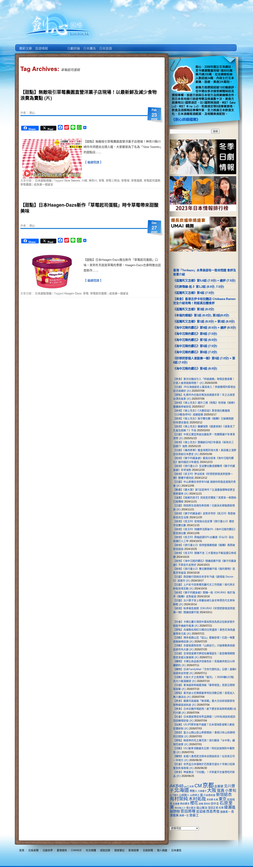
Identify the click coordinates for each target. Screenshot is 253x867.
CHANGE (76, 850)
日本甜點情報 (43, 180)
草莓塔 (125, 180)
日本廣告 (89, 45)
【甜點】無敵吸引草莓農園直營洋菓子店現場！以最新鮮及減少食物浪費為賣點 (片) (88, 95)
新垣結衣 (224, 794)
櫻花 (194, 803)
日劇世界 (73, 45)
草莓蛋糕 (136, 180)
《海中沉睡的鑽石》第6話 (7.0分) (195, 352)
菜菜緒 (201, 811)
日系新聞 (33, 850)
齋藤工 (194, 815)
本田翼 (210, 799)
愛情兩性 (62, 850)
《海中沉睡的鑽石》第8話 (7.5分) (195, 333)
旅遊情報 (57, 45)
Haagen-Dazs (72, 293)
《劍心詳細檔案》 (186, 120)
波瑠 (201, 804)
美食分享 (121, 45)
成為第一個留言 (43, 184)
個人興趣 (162, 850)
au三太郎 (189, 786)
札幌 (216, 799)
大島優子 (202, 791)
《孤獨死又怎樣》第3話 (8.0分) (193, 309)
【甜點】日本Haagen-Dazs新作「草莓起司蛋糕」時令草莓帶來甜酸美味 (89, 207)
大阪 (211, 790)
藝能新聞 (41, 45)
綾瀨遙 (229, 807)
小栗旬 (230, 791)
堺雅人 (193, 790)
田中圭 (215, 803)
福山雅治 (201, 807)
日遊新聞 (148, 850)
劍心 (32, 112)
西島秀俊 (213, 811)
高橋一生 (184, 815)
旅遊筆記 (119, 850)
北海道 (181, 790)
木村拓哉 (197, 798)
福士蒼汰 (191, 807)
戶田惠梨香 (209, 795)
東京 (223, 799)
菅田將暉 (187, 811)
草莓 (101, 180)
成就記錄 (105, 850)
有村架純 (179, 798)
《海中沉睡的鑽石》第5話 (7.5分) (195, 346)
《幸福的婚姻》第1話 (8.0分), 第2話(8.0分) (201, 315)
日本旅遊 (105, 45)
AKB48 (176, 785)
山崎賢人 (184, 795)
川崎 (84, 180)
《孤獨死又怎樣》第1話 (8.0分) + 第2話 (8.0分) (204, 321)
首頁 (21, 850)
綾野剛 (175, 811)
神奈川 (93, 180)
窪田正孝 (213, 807)
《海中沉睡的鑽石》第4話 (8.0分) (195, 368)
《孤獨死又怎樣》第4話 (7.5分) (193, 292)
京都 (208, 785)
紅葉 (221, 807)
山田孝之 (194, 795)
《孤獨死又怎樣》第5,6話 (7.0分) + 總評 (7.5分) (204, 280)
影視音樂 (133, 850)
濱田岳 (207, 804)
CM (198, 785)
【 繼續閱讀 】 (93, 162)
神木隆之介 (180, 808)
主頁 (25, 45)
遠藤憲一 (225, 811)
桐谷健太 (185, 803)
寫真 (220, 790)
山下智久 (174, 795)
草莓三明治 (113, 180)
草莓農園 (25, 184)
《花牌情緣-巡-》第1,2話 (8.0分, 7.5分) (198, 286)
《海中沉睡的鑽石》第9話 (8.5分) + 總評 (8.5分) (204, 327)
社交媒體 (91, 850)
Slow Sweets (72, 180)
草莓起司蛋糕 (152, 180)
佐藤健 (218, 786)
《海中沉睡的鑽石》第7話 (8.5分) (195, 339)
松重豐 (176, 804)
